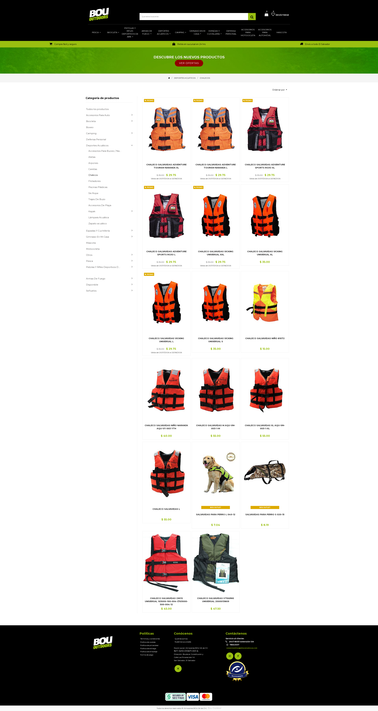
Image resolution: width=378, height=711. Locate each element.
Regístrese (282, 15)
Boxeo (89, 127)
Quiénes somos (181, 639)
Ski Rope (93, 193)
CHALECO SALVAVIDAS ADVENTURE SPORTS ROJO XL (265, 166)
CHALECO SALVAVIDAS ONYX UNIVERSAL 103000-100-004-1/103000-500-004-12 (166, 601)
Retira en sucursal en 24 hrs (191, 44)
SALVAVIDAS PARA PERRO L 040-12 (215, 514)
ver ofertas (189, 63)
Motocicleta (93, 248)
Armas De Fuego (95, 278)
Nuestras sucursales (183, 642)
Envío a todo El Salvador (317, 44)
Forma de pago (146, 655)
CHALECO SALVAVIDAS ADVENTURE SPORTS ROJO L (166, 253)
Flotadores (94, 181)
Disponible (92, 284)
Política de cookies (147, 642)
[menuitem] (96, 33)
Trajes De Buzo (96, 199)
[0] (265, 15)
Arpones (93, 163)
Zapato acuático (97, 223)
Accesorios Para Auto (98, 115)
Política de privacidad (149, 645)
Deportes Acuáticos (97, 145)
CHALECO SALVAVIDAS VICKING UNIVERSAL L (166, 340)
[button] (279, 90)
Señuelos (91, 290)
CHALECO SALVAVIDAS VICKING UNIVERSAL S (215, 340)
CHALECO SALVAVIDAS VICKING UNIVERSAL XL (264, 253)
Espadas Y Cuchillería (98, 230)
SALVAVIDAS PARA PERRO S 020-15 (264, 514)
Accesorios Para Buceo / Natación (106, 151)
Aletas (91, 157)
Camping (91, 133)
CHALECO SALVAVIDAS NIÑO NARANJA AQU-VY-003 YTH (166, 427)
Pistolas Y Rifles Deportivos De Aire (104, 267)
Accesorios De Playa (99, 205)
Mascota (91, 242)
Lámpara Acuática (98, 217)
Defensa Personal (96, 139)
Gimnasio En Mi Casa (97, 236)
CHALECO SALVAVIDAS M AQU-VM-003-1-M (215, 427)
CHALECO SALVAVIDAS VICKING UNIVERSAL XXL (215, 253)
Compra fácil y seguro (65, 44)
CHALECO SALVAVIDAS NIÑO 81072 (265, 338)
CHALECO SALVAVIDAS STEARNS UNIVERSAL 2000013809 (215, 600)
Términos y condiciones (150, 639)
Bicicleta (91, 121)
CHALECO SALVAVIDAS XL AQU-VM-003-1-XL (265, 427)
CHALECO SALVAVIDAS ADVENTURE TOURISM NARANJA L (215, 166)
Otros (89, 255)
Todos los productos (97, 109)
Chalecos (93, 175)
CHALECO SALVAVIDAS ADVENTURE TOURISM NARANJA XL (166, 166)
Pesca (89, 261)
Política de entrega (148, 648)
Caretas (92, 169)
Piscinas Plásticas (97, 187)
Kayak (91, 211)
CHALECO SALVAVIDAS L (166, 509)
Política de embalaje (148, 651)
